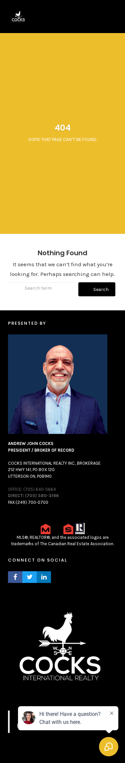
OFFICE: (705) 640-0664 (32, 489)
